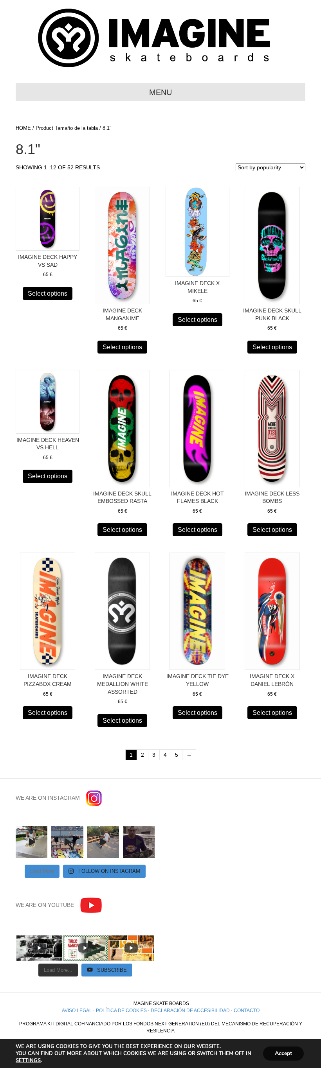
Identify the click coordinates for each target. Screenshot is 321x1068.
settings (28, 1060)
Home (23, 128)
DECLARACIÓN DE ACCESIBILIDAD (190, 1010)
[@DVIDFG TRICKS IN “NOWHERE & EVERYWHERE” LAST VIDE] (139, 842)
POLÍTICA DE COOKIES (121, 1010)
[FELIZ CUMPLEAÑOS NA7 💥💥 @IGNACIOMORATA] (103, 842)
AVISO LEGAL (77, 1010)
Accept (283, 1053)
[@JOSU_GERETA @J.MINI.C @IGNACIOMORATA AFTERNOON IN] (31, 842)
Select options (47, 293)
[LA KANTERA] (67, 842)
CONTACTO (247, 1010)
